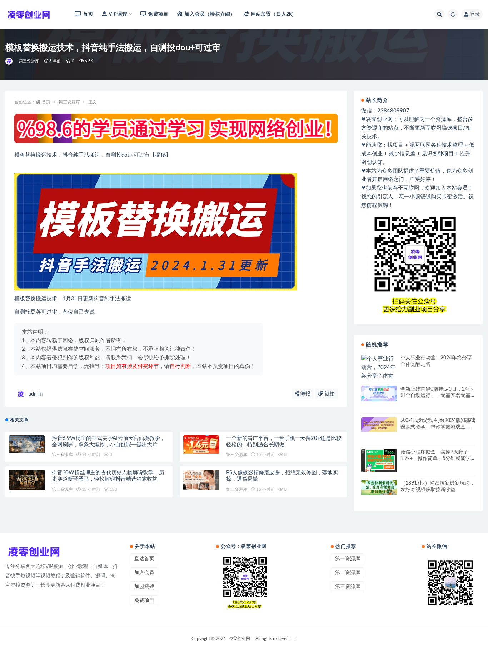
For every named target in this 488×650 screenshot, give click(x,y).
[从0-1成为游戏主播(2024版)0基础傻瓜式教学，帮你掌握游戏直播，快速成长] (379, 424)
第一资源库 (347, 558)
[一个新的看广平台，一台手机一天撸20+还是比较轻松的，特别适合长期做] (201, 444)
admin (36, 394)
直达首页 (144, 558)
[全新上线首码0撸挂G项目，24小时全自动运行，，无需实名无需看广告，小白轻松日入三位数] (379, 393)
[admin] (9, 61)
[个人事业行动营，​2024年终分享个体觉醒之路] (379, 372)
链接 (329, 393)
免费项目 (158, 14)
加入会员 (144, 572)
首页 (88, 14)
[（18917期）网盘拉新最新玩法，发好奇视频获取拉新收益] (379, 487)
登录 (475, 14)
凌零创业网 (239, 638)
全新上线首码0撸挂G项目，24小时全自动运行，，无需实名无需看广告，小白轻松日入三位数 (436, 395)
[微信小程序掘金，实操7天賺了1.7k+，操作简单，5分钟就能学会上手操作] (379, 461)
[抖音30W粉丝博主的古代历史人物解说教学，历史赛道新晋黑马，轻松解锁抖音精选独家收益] (27, 480)
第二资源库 (347, 572)
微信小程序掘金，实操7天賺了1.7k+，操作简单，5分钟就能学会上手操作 (435, 458)
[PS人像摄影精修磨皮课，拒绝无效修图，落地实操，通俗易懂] (201, 480)
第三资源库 (29, 61)
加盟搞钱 (144, 586)
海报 (304, 393)
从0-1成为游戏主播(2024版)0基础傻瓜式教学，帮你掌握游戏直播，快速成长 (437, 427)
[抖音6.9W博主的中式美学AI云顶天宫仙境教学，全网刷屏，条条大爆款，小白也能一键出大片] (27, 444)
